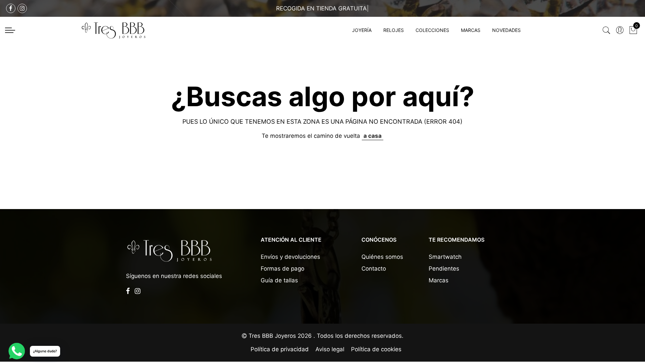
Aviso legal (329, 349)
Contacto (373, 268)
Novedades (506, 30)
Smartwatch (445, 256)
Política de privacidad (280, 349)
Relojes (393, 30)
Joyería (362, 30)
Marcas (470, 30)
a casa (372, 135)
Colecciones (432, 30)
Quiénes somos (382, 256)
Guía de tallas (279, 280)
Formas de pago (282, 268)
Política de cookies (376, 349)
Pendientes (444, 268)
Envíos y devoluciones (290, 256)
